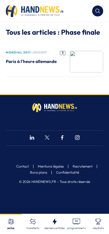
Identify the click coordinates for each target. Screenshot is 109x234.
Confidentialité (67, 172)
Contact (22, 166)
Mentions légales (51, 166)
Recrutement (82, 166)
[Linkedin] (32, 138)
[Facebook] (62, 138)
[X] (47, 138)
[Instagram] (77, 138)
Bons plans (38, 172)
